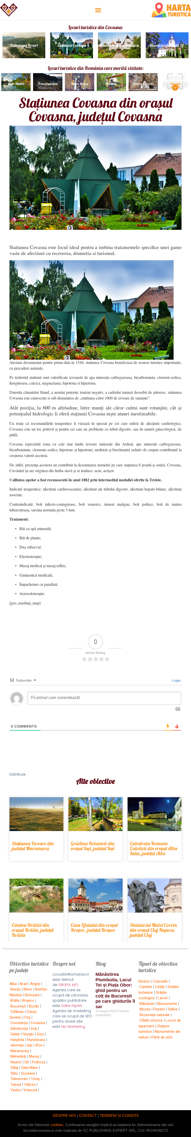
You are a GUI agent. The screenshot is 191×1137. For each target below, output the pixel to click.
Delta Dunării (16, 84)
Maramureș (19, 1051)
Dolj (34, 1028)
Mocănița (111, 84)
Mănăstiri (147, 1003)
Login (176, 680)
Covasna (38, 1023)
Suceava (28, 1073)
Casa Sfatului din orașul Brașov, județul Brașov (94, 927)
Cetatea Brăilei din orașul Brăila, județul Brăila (32, 930)
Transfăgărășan (48, 84)
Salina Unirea (79, 84)
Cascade (160, 981)
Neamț (15, 1062)
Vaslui (15, 1090)
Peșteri (159, 1009)
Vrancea (30, 1090)
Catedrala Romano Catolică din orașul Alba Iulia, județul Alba (153, 848)
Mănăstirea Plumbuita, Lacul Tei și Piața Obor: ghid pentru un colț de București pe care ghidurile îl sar (115, 990)
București (18, 1006)
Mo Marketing (73, 1026)
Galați (15, 1034)
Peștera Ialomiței (143, 84)
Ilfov (39, 1045)
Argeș (35, 984)
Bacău (15, 989)
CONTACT (88, 1115)
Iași (29, 1045)
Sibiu (14, 1073)
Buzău (34, 1006)
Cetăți (160, 987)
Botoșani (32, 995)
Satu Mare (29, 1067)
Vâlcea (29, 1084)
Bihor (28, 989)
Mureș (34, 1056)
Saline (173, 1009)
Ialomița (17, 1045)
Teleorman (19, 1079)
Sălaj (14, 1067)
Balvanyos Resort (24, 45)
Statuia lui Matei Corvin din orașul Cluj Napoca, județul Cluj (153, 930)
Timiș (35, 1079)
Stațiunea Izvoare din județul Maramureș (33, 845)
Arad (23, 984)
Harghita (17, 1040)
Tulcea (15, 1084)
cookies (56, 1125)
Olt (26, 1062)
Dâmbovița (19, 1028)
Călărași (17, 1011)
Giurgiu (28, 1034)
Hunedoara (36, 1040)
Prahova (38, 1062)
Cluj (27, 1017)
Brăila (14, 1000)
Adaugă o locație (175, 85)
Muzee (145, 1009)
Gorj (40, 1034)
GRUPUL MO (68, 984)
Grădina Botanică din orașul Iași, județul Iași (92, 845)
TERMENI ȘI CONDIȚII (119, 1115)
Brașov (28, 1000)
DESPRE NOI (64, 1115)
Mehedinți (18, 1056)
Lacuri (163, 998)
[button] (98, 10)
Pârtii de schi (161, 1037)
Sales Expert (71, 1005)
